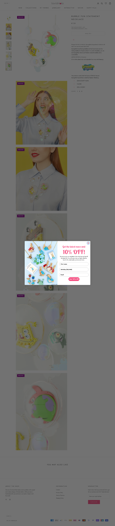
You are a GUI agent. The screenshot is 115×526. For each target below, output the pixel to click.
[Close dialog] (88, 243)
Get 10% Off (74, 279)
